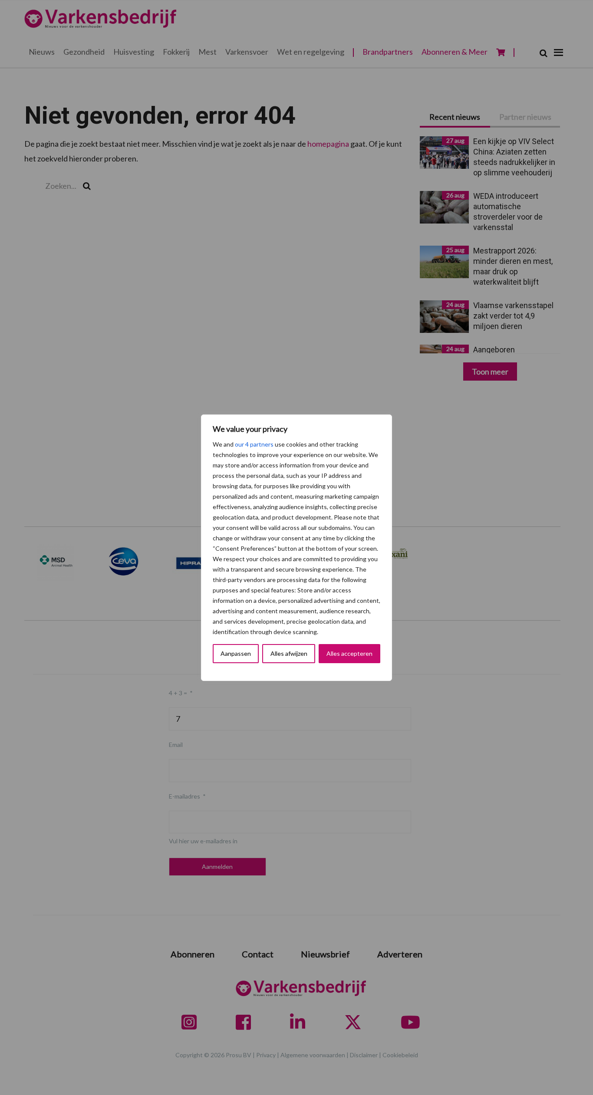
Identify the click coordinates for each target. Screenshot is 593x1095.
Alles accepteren (349, 653)
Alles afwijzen (288, 653)
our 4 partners (254, 444)
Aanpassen (236, 653)
